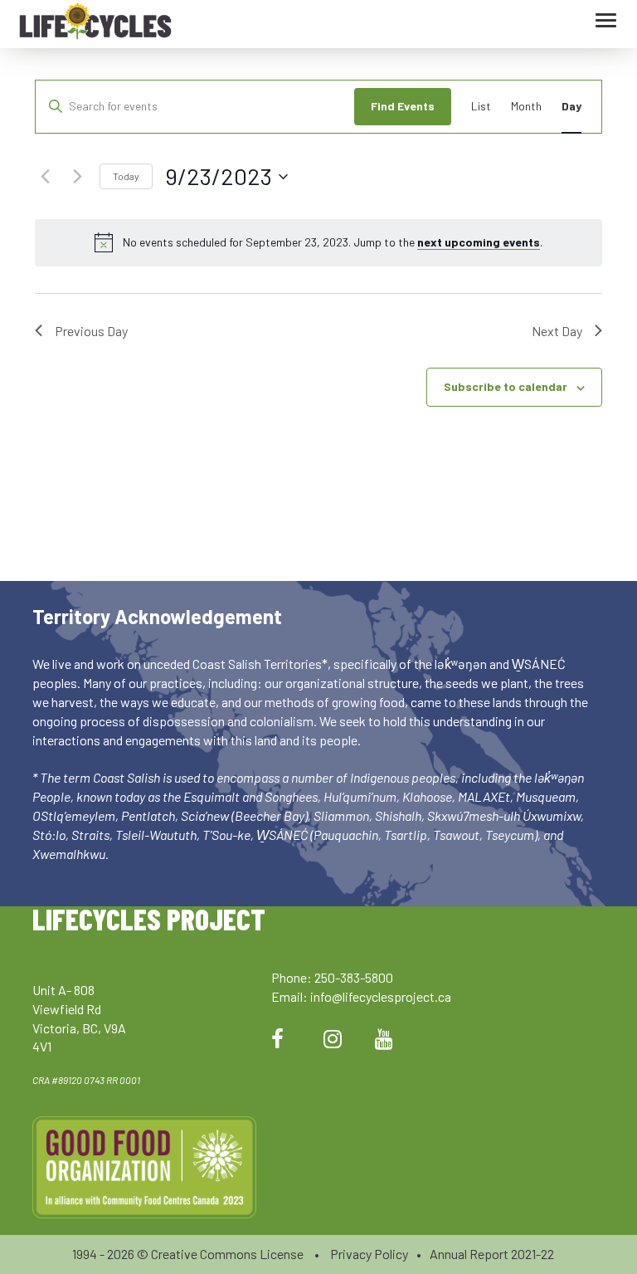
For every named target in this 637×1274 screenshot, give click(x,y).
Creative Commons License (227, 1254)
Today (126, 176)
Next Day (557, 331)
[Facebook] (277, 1038)
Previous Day (91, 331)
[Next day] (77, 177)
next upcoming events (478, 242)
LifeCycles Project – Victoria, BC (95, 24)
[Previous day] (45, 177)
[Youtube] (384, 1038)
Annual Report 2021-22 (492, 1254)
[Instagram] (332, 1038)
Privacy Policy (369, 1254)
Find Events (403, 106)
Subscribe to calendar (505, 386)
